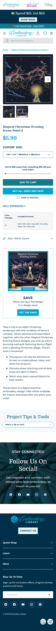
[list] (28, 79)
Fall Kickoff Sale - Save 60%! (29, 26)
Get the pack (28, 312)
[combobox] (28, 41)
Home (5, 50)
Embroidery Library (17, 614)
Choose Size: (13, 147)
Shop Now (28, 19)
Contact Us (28, 530)
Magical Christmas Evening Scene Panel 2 (29, 50)
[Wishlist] (45, 33)
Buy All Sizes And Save (28, 191)
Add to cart (28, 182)
